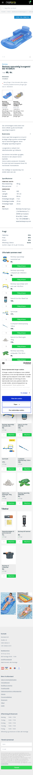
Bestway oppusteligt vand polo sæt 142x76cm (8, 425)
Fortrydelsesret (5, 682)
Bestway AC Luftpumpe (5, 566)
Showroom (4, 700)
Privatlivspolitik (5, 688)
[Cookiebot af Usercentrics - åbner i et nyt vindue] (23, 363)
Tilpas (15, 404)
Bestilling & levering (6, 685)
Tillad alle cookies (16, 398)
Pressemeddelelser (6, 697)
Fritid (8, 11)
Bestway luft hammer (24, 531)
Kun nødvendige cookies (16, 410)
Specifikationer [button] (7, 178)
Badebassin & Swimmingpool (19, 11)
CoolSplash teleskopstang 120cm (24, 459)
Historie (3, 694)
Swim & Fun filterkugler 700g (7, 493)
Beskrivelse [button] (6, 134)
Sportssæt (5, 459)
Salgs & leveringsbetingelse (8, 680)
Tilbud (2, 703)
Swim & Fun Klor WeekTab (22, 425)
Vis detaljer (24, 393)
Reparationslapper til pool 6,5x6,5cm (8, 532)
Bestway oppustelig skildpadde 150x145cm (23, 493)
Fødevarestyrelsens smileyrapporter (11, 691)
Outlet (2, 706)
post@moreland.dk (6, 659)
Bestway (5, 64)
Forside (3, 11)
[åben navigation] (2, 2)
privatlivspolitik (4, 763)
